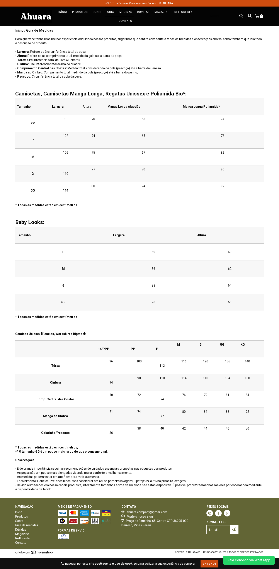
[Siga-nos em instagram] (209, 513)
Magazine (162, 12)
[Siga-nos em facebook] (218, 513)
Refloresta (183, 12)
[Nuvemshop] (34, 553)
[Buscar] (241, 16)
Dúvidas (143, 12)
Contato (125, 20)
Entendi (209, 563)
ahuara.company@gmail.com (147, 512)
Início (62, 12)
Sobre (97, 12)
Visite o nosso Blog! (140, 516)
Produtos (80, 12)
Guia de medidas (119, 12)
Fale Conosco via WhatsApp (249, 560)
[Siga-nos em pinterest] (227, 513)
